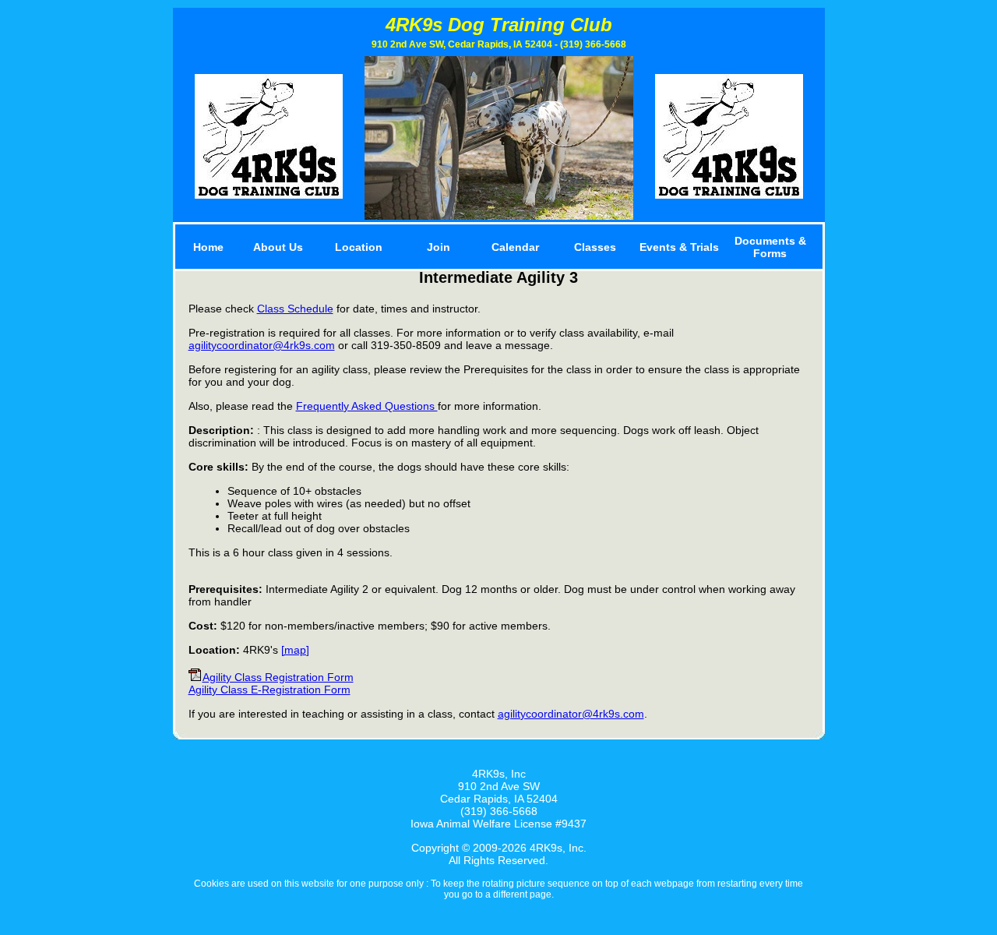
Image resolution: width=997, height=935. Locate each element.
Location (358, 247)
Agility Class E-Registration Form (269, 689)
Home (208, 247)
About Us (278, 247)
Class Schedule (295, 308)
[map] (295, 650)
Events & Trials (679, 247)
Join (438, 247)
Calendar (515, 247)
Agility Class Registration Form (278, 677)
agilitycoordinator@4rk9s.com (261, 345)
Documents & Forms (770, 247)
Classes (595, 247)
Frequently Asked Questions (367, 406)
